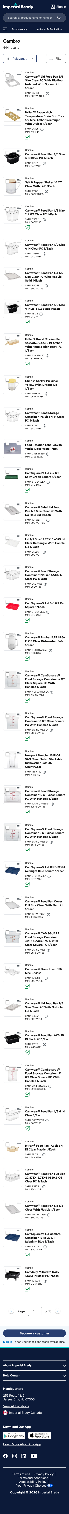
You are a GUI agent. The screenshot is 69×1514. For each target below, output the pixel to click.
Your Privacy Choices (31, 1485)
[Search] (59, 18)
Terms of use (21, 1474)
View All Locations (16, 1406)
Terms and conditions (33, 1478)
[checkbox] (7, 75)
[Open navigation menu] (5, 29)
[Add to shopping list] (18, 74)
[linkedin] (23, 1456)
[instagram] (14, 1456)
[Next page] (58, 1311)
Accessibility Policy (33, 1482)
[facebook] (5, 1456)
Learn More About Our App (22, 1444)
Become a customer (34, 1333)
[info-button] (47, 93)
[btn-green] (27, 137)
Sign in (7, 1341)
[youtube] (34, 1456)
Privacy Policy (44, 1474)
